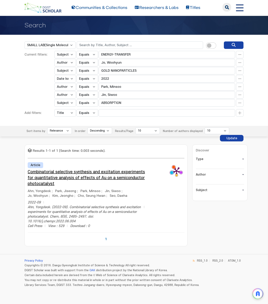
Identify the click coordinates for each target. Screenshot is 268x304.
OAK (92, 270)
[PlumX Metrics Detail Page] (176, 171)
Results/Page (124, 131)
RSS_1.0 (202, 260)
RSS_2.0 (217, 260)
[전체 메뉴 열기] (239, 7)
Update (231, 138)
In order (80, 131)
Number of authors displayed (183, 131)
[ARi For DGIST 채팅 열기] (257, 293)
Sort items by (35, 131)
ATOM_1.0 (234, 260)
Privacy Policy (34, 260)
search (226, 7)
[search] (233, 45)
